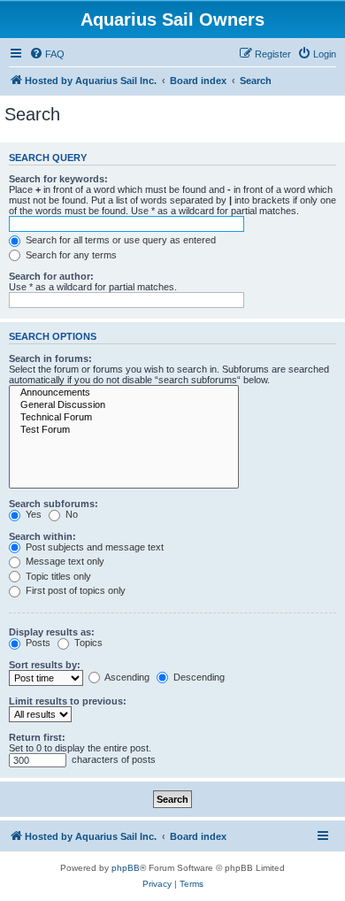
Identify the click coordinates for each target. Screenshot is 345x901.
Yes (32, 514)
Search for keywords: (58, 178)
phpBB (125, 868)
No (70, 514)
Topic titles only (57, 576)
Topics (87, 642)
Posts (36, 642)
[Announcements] (124, 393)
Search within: (42, 536)
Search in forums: (50, 358)
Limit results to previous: (67, 701)
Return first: (37, 737)
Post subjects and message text (93, 547)
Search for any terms (70, 255)
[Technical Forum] (124, 418)
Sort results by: (44, 664)
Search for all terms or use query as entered (119, 240)
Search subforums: (53, 503)
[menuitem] (47, 54)
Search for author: (51, 276)
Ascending (126, 677)
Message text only (63, 561)
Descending (198, 677)
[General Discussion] (124, 405)
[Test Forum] (124, 430)
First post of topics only (74, 590)
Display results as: (52, 632)
